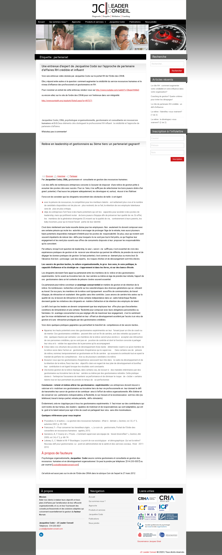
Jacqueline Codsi (117, 22)
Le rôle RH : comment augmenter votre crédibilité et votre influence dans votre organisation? (167, 88)
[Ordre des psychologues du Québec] (168, 516)
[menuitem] (41, 22)
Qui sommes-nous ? (58, 22)
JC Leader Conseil (148, 552)
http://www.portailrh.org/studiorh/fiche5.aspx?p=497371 (67, 100)
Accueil (41, 22)
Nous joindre (150, 22)
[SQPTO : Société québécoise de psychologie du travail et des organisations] (153, 525)
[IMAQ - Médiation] (147, 516)
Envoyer (49, 176)
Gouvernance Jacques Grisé (149, 541)
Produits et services (94, 22)
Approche (76, 22)
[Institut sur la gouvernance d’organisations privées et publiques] (168, 534)
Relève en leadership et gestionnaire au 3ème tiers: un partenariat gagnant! (91, 144)
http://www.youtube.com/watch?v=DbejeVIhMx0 (117, 90)
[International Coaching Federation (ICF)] (147, 507)
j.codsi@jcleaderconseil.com (65, 465)
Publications (135, 22)
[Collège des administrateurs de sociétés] (147, 534)
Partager (73, 176)
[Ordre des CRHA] (147, 499)
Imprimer (61, 176)
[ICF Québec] (164, 507)
